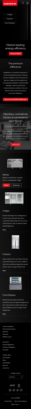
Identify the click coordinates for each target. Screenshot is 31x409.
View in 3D (15, 144)
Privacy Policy (8, 401)
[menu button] (27, 3)
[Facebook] (17, 390)
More (4, 230)
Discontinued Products (9, 329)
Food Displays (10, 23)
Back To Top (14, 404)
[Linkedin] (10, 390)
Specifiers (5, 331)
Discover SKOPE (15, 53)
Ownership (6, 342)
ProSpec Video (7, 355)
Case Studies (6, 357)
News (4, 360)
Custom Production (8, 326)
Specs (6, 185)
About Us (5, 365)
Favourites (5, 350)
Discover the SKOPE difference (15, 99)
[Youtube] (21, 390)
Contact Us (6, 368)
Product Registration (8, 344)
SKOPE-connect (7, 337)
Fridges (9, 14)
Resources (16, 185)
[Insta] (13, 390)
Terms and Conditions (20, 401)
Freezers (10, 19)
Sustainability (6, 363)
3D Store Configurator (9, 347)
